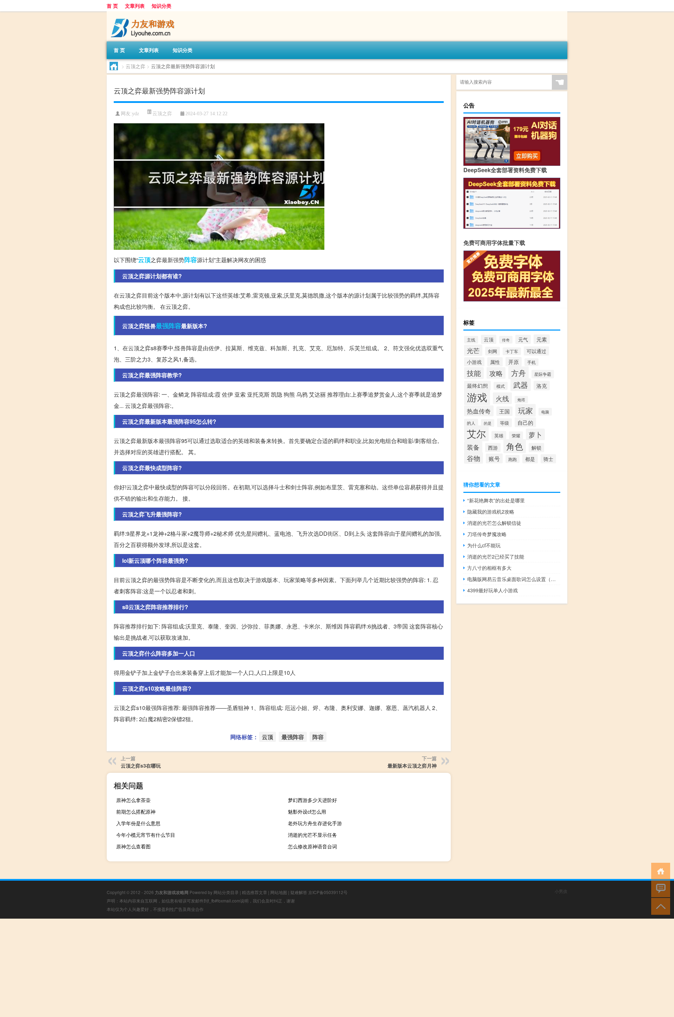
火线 (502, 398)
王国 (504, 411)
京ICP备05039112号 (328, 892)
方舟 (518, 372)
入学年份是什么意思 (138, 823)
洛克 (541, 385)
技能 (474, 373)
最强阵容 (168, 325)
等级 (504, 422)
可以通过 (536, 350)
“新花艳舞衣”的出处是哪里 (496, 500)
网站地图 (278, 892)
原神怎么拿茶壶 (133, 799)
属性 (495, 361)
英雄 (498, 435)
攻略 (496, 373)
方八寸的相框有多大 (489, 567)
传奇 (506, 340)
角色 (514, 446)
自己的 (525, 422)
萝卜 (535, 434)
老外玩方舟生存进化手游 (315, 823)
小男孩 (561, 891)
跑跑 (512, 459)
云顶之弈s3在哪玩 (141, 765)
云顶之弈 (135, 66)
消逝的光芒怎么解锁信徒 (494, 522)
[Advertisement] (210, 968)
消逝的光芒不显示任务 (312, 834)
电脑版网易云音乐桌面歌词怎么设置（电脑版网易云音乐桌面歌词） (513, 578)
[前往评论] (659, 888)
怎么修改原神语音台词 (312, 846)
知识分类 (161, 5)
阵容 (190, 259)
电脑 (545, 412)
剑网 (492, 351)
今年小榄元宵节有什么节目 (145, 834)
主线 (471, 340)
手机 (531, 362)
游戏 (477, 396)
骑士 (548, 458)
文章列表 (135, 5)
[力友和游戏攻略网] (143, 13)
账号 (494, 458)
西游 (493, 447)
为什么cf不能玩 (484, 545)
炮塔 (521, 399)
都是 (530, 458)
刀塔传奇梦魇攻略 (487, 533)
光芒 (473, 350)
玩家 (525, 410)
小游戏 (474, 361)
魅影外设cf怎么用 (307, 811)
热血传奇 (479, 410)
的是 (487, 423)
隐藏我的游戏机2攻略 (490, 511)
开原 (513, 361)
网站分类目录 (226, 892)
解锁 (536, 447)
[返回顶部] (659, 906)
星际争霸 (542, 374)
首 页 (112, 5)
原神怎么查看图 (133, 846)
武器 (520, 384)
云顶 (144, 259)
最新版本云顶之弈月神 (412, 765)
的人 (471, 423)
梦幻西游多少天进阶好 (312, 799)
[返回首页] (659, 871)
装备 (473, 446)
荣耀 (516, 435)
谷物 (473, 458)
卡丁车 (511, 351)
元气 (523, 339)
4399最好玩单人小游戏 (492, 590)
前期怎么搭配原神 (136, 811)
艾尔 (476, 433)
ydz (135, 113)
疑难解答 (298, 892)
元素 (541, 339)
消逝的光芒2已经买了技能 (495, 556)
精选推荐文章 (254, 892)
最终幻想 (477, 385)
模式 (500, 386)
